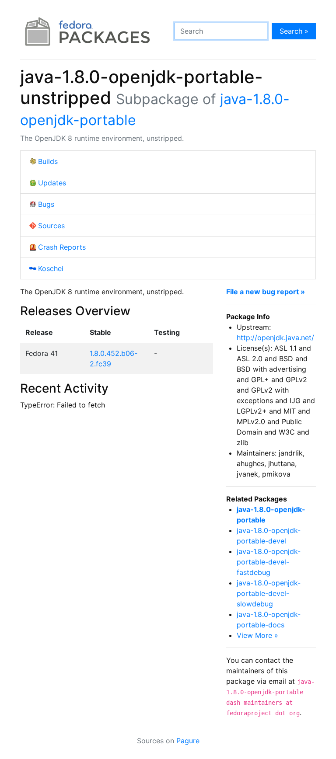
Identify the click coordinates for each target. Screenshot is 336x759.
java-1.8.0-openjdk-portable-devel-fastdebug (269, 562)
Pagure (188, 740)
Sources (51, 225)
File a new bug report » (265, 291)
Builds (48, 161)
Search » (294, 31)
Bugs (46, 204)
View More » (257, 635)
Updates (52, 182)
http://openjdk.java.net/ (275, 337)
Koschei (50, 268)
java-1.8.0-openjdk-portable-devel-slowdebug (269, 593)
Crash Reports (62, 247)
